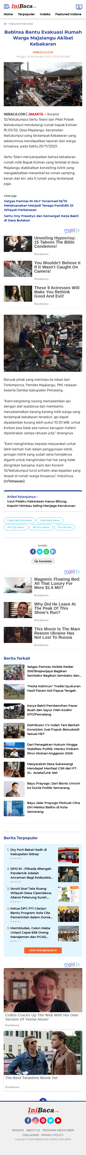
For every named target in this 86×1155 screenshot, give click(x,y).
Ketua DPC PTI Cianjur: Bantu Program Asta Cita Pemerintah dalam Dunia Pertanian (30, 912)
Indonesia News (50, 520)
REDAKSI (18, 1130)
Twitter (52, 1126)
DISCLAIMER (31, 1135)
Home (8, 14)
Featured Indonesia (19, 520)
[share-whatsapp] (46, 552)
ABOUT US (33, 1130)
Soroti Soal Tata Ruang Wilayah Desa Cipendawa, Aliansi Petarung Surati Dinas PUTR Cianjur (31, 893)
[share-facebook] (33, 552)
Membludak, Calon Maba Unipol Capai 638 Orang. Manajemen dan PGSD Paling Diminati (30, 932)
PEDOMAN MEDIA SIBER (58, 1130)
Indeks (45, 14)
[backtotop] (43, 1101)
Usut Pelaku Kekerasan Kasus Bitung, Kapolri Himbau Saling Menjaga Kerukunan (41, 503)
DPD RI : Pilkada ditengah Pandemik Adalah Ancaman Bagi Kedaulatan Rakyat (31, 873)
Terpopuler (26, 14)
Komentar (45, 561)
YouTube (61, 1126)
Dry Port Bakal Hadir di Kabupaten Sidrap (28, 852)
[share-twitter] (40, 552)
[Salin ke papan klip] (53, 552)
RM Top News (15, 527)
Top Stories (64, 527)
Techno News (41, 527)
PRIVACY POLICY (52, 1135)
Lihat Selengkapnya (42, 950)
